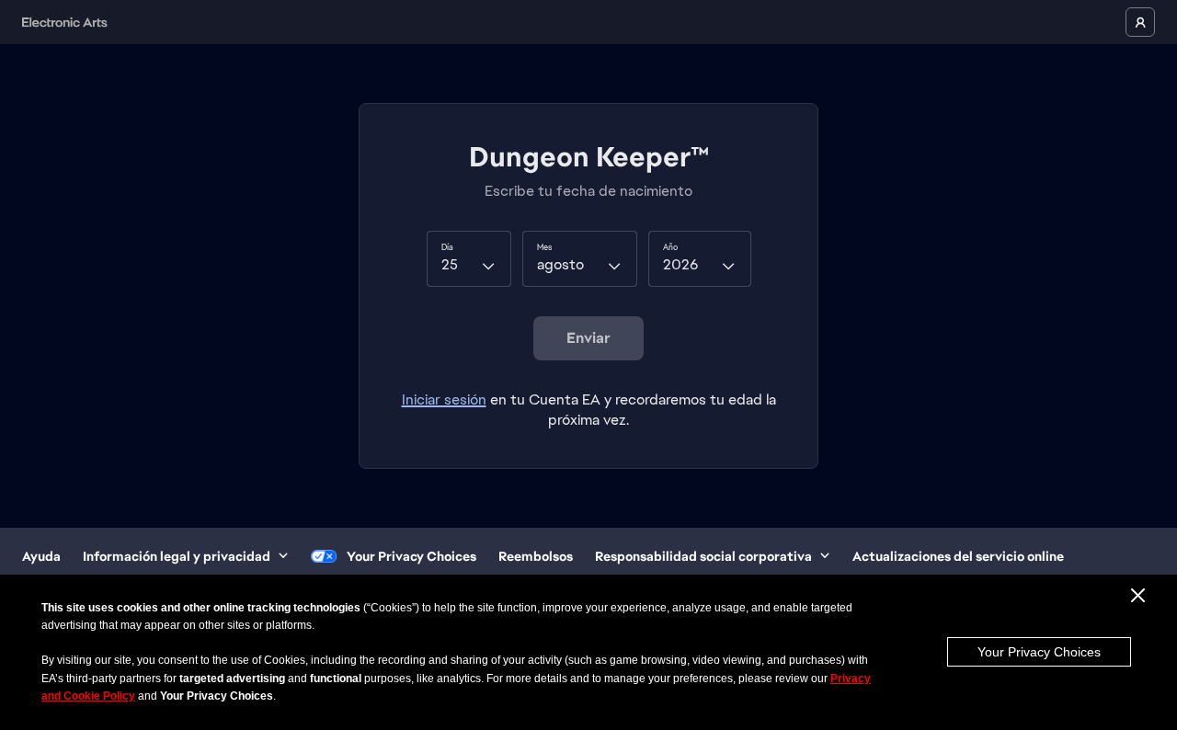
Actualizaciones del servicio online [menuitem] (958, 556)
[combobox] (469, 258)
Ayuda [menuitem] (41, 556)
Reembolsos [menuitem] (535, 556)
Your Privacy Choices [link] (411, 556)
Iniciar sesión (444, 399)
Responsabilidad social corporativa (703, 556)
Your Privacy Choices (1039, 651)
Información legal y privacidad (176, 556)
